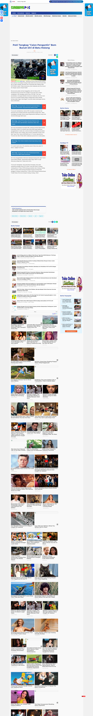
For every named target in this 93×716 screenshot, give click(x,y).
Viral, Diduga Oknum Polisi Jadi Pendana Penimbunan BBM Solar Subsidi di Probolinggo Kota (77, 118)
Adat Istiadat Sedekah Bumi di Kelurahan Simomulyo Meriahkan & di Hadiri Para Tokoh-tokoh (26, 210)
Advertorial (21, 16)
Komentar (15, 55)
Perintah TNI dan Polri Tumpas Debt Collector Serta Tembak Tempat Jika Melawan (76, 153)
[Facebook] (1, 11)
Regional (34, 13)
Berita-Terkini (29, 16)
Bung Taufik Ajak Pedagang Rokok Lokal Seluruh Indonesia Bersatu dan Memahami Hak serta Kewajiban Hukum (73, 99)
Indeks (14, 13)
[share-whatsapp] (57, 57)
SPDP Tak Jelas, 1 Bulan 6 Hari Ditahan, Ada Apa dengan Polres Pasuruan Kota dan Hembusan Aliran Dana (67, 319)
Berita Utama (64, 108)
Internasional (20, 13)
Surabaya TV (64, 143)
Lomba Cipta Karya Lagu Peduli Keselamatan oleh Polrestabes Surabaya (77, 164)
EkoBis (65, 16)
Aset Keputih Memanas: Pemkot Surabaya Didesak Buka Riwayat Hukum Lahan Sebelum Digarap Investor (67, 2)
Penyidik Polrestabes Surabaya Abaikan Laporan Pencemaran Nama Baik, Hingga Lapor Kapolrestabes (76, 129)
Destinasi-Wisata (57, 16)
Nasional (28, 13)
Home (13, 1)
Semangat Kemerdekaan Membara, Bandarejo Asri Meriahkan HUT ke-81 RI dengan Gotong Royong (73, 82)
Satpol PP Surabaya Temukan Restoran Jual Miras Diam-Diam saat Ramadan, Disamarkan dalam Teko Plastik (25, 122)
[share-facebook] (55, 55)
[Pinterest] (1, 17)
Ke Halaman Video (71, 169)
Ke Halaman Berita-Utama (70, 134)
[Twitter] (1, 14)
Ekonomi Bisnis (72, 16)
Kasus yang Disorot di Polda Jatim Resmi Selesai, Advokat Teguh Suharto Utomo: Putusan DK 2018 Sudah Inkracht (67, 325)
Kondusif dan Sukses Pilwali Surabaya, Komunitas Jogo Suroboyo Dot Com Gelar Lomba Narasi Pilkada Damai (64, 164)
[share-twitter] (57, 55)
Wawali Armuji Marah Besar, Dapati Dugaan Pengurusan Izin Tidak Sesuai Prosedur (64, 153)
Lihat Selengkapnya (71, 331)
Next (56, 311)
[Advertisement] (46, 28)
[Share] (1, 20)
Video (14, 16)
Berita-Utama (38, 16)
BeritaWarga (47, 16)
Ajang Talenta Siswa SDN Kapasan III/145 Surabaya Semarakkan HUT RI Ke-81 (35, 300)
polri (36, 216)
